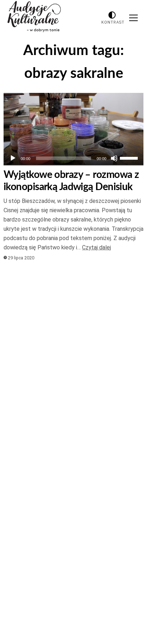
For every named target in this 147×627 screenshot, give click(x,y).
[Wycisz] (114, 158)
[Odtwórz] (12, 158)
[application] (73, 158)
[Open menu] (133, 17)
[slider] (130, 157)
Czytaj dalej (96, 247)
